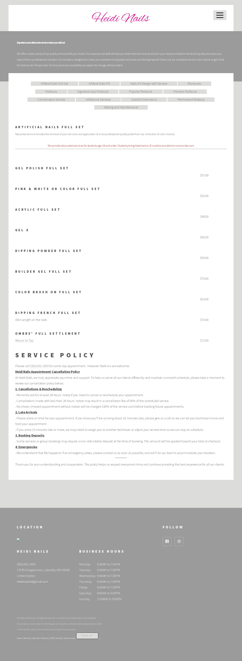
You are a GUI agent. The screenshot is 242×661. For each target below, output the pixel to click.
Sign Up (87, 635)
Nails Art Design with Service (148, 83)
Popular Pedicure (141, 91)
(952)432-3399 (39, 366)
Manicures (194, 83)
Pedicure (51, 91)
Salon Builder (24, 629)
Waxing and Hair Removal (121, 107)
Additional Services (98, 99)
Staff (52, 638)
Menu (220, 15)
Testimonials (69, 638)
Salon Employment (46, 629)
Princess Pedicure (185, 91)
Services (27, 638)
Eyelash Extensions (144, 99)
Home (19, 638)
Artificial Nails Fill (99, 83)
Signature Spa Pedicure (92, 91)
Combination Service (51, 99)
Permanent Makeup (191, 99)
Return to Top (24, 340)
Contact (58, 638)
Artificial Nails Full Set (54, 83)
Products (44, 638)
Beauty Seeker (68, 629)
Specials (35, 638)
